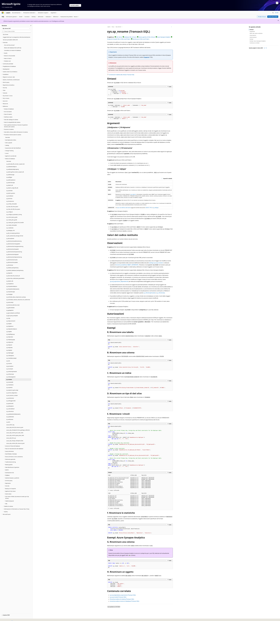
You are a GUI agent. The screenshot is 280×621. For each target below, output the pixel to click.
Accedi (276, 12)
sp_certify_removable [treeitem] (11, 204)
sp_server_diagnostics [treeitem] (11, 392)
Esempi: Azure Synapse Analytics (258, 41)
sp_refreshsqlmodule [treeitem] (11, 371)
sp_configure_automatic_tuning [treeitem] (14, 214)
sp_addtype (155, 207)
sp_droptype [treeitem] (9, 294)
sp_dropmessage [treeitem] (10, 291)
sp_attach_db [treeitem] (9, 185)
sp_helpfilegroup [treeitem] (10, 334)
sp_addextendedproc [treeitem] (11, 166)
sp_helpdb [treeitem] (9, 323)
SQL (113, 26)
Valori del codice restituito (256, 33)
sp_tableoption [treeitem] (10, 406)
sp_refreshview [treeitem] (10, 374)
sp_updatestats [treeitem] (10, 416)
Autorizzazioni (253, 37)
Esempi (251, 39)
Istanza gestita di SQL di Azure (146, 37)
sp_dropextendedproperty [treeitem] (12, 289)
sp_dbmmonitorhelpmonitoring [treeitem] (14, 257)
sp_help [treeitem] (8, 318)
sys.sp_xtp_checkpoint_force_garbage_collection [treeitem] (18, 430)
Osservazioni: (253, 35)
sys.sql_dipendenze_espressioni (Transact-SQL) (123, 595)
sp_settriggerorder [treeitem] (11, 400)
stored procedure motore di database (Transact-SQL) (124, 601)
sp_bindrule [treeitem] (9, 198)
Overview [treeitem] (7, 137)
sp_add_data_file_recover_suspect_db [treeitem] (15, 164)
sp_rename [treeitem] (9, 379)
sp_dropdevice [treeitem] (9, 283)
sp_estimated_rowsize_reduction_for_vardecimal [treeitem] (18, 299)
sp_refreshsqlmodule (149, 293)
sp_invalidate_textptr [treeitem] (11, 358)
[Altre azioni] (171, 27)
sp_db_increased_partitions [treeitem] (13, 233)
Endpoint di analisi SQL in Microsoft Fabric (118, 39)
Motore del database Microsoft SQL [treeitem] (12, 47)
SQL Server (118, 26)
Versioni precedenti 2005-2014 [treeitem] (10, 39)
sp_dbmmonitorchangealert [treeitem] (13, 243)
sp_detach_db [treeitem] (9, 281)
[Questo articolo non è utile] (266, 48)
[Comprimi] (31, 25)
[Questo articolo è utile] (264, 48)
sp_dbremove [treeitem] (9, 265)
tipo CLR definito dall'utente (124, 207)
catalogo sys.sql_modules (156, 263)
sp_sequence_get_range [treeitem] (12, 390)
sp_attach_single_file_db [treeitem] (12, 188)
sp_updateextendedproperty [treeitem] (13, 414)
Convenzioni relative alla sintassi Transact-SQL (121, 74)
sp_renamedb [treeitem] (9, 382)
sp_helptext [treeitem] (9, 350)
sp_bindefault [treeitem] (9, 196)
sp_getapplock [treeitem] (9, 310)
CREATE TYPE (148, 207)
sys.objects (133, 194)
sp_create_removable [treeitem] (11, 225)
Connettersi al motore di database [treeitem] (12, 50)
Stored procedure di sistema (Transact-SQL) (122, 599)
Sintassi (252, 29)
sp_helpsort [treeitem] (9, 345)
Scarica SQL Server (272, 16)
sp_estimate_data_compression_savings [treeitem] (16, 297)
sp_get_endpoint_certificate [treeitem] (13, 313)
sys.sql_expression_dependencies (119, 281)
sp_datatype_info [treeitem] (10, 230)
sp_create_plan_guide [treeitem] (11, 220)
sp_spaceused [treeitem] (9, 403)
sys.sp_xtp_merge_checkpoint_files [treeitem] (14, 440)
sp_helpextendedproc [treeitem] (11, 329)
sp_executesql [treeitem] (9, 302)
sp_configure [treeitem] (9, 212)
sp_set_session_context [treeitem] (12, 395)
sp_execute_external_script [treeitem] (12, 305)
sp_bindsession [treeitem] (10, 201)
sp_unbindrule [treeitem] (10, 411)
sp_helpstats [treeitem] (9, 347)
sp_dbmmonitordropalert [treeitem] (12, 249)
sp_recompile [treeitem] (9, 369)
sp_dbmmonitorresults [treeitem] (12, 259)
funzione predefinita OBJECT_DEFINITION (127, 265)
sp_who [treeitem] (8, 422)
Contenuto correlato (254, 43)
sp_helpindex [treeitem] (9, 337)
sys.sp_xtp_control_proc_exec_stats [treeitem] (14, 432)
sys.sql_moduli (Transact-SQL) (118, 597)
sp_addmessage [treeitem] (10, 174)
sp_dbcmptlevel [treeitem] (10, 238)
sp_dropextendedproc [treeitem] (11, 286)
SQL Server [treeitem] (5, 34)
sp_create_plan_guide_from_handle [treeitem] (15, 222)
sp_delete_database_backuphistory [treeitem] (14, 270)
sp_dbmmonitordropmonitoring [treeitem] (14, 251)
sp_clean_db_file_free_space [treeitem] (13, 209)
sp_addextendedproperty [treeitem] (12, 169)
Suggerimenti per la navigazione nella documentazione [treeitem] (16, 37)
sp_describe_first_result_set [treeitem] (13, 275)
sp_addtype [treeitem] (9, 177)
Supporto (146, 57)
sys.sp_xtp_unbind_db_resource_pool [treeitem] (15, 443)
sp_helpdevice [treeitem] (9, 326)
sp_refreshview (160, 293)
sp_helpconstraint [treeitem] (10, 321)
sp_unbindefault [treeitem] (10, 408)
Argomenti (252, 31)
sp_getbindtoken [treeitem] (10, 307)
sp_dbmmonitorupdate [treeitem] (12, 262)
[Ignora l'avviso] (277, 3)
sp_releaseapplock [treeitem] (10, 377)
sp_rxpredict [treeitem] (9, 387)
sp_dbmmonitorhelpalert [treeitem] (12, 254)
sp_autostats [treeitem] (9, 190)
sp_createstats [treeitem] (9, 228)
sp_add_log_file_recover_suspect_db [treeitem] (15, 172)
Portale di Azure (262, 16)
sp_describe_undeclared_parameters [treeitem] (15, 278)
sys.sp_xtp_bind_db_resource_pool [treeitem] (14, 427)
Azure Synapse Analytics (163, 37)
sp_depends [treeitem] (9, 273)
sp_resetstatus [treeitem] (9, 384)
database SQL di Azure (130, 37)
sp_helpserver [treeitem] (9, 342)
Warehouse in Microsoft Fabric (140, 39)
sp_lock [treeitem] (8, 361)
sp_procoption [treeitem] (9, 366)
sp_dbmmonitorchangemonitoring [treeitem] (14, 246)
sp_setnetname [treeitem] (10, 398)
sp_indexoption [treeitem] (10, 355)
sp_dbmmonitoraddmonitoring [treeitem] (14, 241)
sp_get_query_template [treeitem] (12, 315)
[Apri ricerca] (273, 12)
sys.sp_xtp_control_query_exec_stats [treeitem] (15, 435)
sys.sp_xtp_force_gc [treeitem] (11, 438)
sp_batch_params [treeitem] (10, 193)
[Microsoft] (3, 13)
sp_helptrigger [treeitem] (10, 353)
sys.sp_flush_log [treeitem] (10, 424)
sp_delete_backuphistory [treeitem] (12, 267)
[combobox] (16, 28)
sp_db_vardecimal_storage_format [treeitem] (14, 235)
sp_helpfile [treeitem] (9, 331)
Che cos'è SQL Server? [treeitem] (9, 45)
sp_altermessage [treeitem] (10, 182)
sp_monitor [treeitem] (9, 363)
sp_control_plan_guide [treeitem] (11, 217)
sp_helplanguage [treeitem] (10, 339)
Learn (108, 26)
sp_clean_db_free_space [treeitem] (12, 206)
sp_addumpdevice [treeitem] (10, 180)
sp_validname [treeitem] (9, 419)
